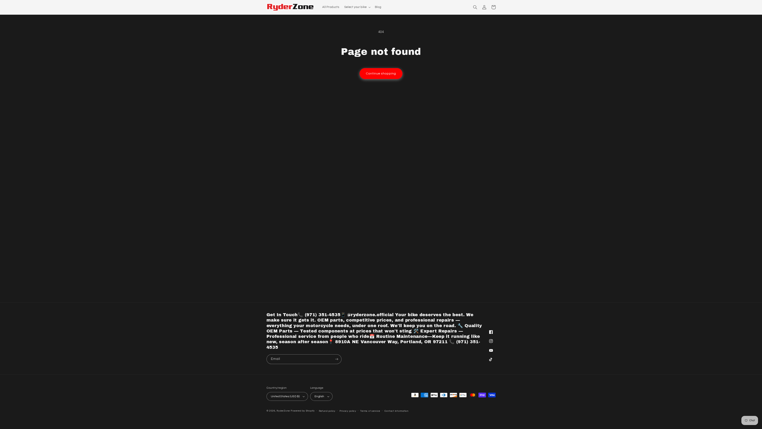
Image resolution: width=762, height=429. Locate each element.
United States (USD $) (285, 396)
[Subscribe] (336, 359)
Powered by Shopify (303, 411)
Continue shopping (381, 73)
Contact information (396, 411)
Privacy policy (348, 411)
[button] (357, 7)
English (319, 396)
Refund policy (327, 411)
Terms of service (370, 411)
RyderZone (283, 411)
